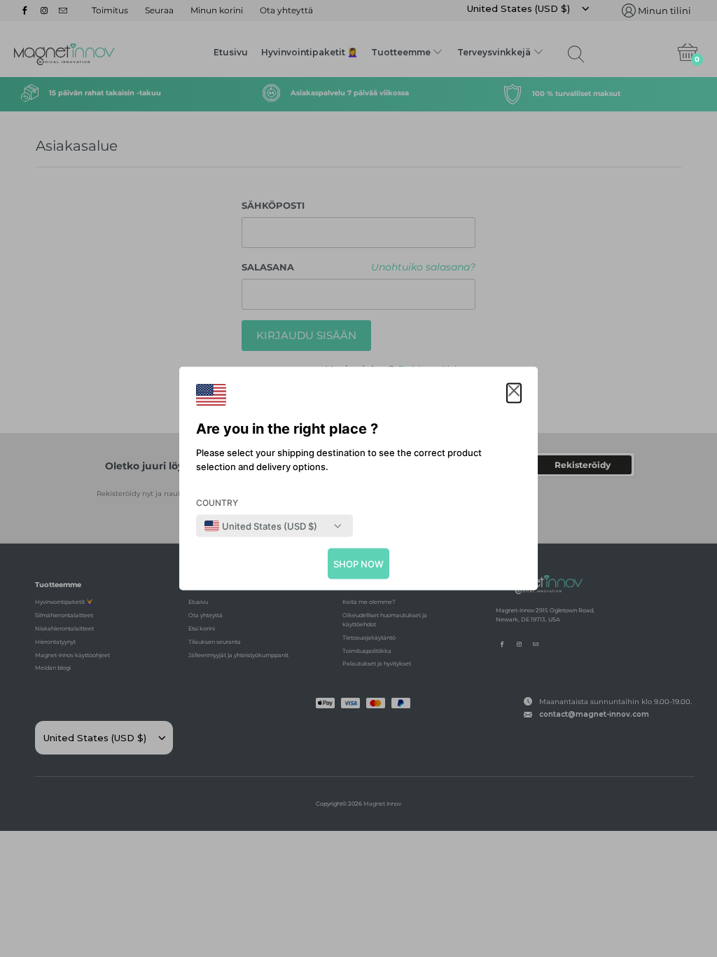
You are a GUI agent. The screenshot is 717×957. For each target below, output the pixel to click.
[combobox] (260, 526)
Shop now (358, 564)
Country (217, 502)
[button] (514, 393)
